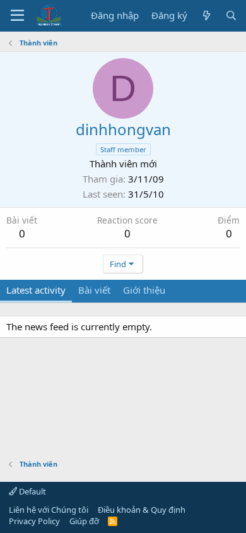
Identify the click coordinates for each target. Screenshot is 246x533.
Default (31, 491)
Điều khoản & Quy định (141, 509)
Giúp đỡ (84, 521)
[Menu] (17, 16)
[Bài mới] (206, 15)
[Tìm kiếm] (231, 15)
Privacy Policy (34, 521)
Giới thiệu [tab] (144, 290)
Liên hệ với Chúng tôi (48, 509)
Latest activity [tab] (36, 290)
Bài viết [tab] (94, 290)
